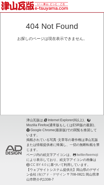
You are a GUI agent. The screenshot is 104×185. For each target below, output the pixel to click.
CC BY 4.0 (38, 165)
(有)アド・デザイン (51, 174)
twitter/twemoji (87, 155)
